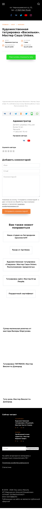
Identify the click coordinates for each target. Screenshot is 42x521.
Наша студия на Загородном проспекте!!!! (21, 236)
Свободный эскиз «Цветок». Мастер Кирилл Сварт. (22, 436)
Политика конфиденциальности (15, 463)
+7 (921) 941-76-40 (22, 10)
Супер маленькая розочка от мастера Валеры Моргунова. (17, 330)
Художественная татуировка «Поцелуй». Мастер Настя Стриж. (24, 423)
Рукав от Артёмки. (21, 250)
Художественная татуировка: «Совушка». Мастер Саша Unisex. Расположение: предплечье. (21, 264)
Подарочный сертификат (21, 293)
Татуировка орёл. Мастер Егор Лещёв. (21, 280)
